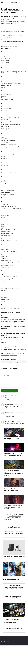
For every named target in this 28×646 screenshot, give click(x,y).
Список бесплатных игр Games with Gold (14, 596)
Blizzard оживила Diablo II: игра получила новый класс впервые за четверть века (13, 455)
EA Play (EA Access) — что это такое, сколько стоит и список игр (13, 578)
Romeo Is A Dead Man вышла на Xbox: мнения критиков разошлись (13, 490)
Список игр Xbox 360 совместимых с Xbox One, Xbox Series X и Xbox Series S (14, 587)
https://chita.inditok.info (15, 516)
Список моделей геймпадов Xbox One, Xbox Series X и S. (14, 629)
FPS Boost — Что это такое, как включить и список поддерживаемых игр (12, 621)
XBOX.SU (14, 2)
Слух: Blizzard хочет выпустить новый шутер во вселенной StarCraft (13, 507)
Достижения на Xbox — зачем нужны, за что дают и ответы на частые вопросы (14, 533)
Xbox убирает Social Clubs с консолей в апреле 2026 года (13, 439)
